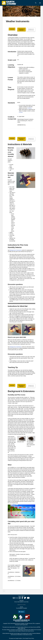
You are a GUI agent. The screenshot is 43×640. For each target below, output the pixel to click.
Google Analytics (18, 638)
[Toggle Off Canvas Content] (40, 3)
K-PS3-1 (21, 112)
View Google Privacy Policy (28, 638)
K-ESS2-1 (29, 108)
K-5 (4, 591)
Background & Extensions (15, 250)
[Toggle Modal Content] (35, 3)
